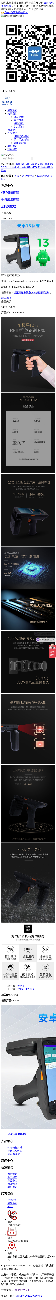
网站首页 (12, 110)
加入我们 (19, 126)
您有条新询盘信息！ (16, 12)
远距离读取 (20, 143)
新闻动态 (12, 1183)
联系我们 (12, 149)
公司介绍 (19, 116)
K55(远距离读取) (43, 164)
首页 (16, 175)
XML (10, 1206)
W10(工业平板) (9, 167)
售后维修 (19, 120)
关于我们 (12, 113)
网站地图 (12, 1203)
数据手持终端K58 (27, 167)
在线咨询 (6, 298)
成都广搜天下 (22, 1290)
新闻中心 (12, 129)
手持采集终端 (21, 139)
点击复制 (38, 1265)
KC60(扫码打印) (25, 164)
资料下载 (19, 123)
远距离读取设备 (22, 292)
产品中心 (12, 133)
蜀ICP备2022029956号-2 (29, 1295)
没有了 (21, 985)
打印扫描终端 (21, 136)
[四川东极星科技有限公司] (7, 105)
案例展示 (12, 146)
